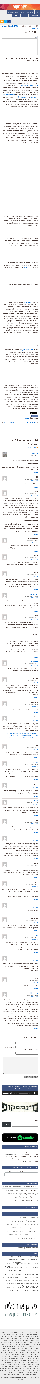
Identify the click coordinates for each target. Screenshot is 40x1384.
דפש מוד (31, 1342)
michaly (35, 453)
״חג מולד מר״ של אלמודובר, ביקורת (24, 1221)
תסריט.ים (16, 16)
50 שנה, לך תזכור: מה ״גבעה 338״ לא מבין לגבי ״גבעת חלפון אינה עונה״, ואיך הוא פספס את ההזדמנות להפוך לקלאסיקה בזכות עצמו (20, 1231)
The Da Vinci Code (30, 1334)
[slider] (23, 1093)
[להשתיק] (11, 1093)
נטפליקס (15, 1277)
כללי (18, 1346)
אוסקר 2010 (13, 1257)
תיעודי (13, 1374)
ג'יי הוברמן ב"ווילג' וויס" (21, 97)
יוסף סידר (26, 1274)
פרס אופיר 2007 (30, 1368)
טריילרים (33, 1274)
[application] (20, 1093)
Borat (22, 1332)
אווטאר (27, 1257)
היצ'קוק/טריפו (8, 1342)
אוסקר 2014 (15, 1259)
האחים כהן (29, 1267)
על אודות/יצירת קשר (26, 12)
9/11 (27, 1332)
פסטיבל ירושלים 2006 (9, 1362)
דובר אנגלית (29, 32)
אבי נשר (33, 1257)
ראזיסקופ (21, 1372)
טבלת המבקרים (13, 12)
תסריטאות (5, 1291)
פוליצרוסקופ (34, 1356)
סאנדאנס (9, 1277)
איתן (34, 1197)
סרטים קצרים (21, 1280)
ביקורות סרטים (34, 16)
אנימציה (34, 1263)
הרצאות (24, 16)
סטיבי (36, 801)
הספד (8, 1267)
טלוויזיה (12, 1344)
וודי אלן (28, 1271)
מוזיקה (36, 1277)
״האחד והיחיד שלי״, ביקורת (26, 1217)
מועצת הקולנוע (12, 1348)
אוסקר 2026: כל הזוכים (16, 1194)
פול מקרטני (6, 1354)
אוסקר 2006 (34, 1336)
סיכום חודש (29, 1280)
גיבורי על (9, 1263)
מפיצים (21, 1277)
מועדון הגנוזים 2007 (23, 1348)
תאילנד (18, 1374)
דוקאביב (35, 1267)
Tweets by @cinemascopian (28, 1248)
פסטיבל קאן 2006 (6, 1364)
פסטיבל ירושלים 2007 (33, 1364)
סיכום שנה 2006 (34, 1352)
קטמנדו (13, 1370)
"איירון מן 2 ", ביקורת (10, 422)
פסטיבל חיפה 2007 (12, 1360)
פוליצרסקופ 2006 (25, 1356)
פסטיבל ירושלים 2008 (19, 1364)
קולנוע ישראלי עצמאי (13, 1287)
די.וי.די (37, 1342)
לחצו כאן (23, 1161)
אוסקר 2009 (21, 1257)
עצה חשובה (27, 267)
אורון (36, 837)
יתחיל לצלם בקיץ (27, 350)
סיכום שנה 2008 (12, 1352)
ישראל (22, 1346)
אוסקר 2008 (17, 1336)
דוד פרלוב (4, 1340)
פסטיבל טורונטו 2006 (23, 1362)
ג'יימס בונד (18, 1340)
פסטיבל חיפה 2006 (25, 1360)
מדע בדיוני (7, 1274)
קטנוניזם (23, 1291)
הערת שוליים (34, 1271)
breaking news (12, 1332)
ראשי (37, 12)
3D (37, 1257)
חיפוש (36, 1120)
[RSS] (2, 22)
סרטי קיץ (14, 1280)
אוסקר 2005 (6, 1334)
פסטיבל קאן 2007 (33, 1366)
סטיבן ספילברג (15, 1350)
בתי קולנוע (25, 1340)
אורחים (10, 1336)
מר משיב (35, 1350)
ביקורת (17, 1263)
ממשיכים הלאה (31, 422)
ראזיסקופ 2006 (13, 1372)
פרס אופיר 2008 (19, 1368)
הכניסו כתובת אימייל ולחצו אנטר (15, 1171)
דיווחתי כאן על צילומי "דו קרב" (28, 85)
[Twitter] (5, 22)
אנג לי (37, 1338)
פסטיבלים (16, 1283)
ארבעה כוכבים (26, 1263)
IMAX (3, 1332)
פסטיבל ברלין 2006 (12, 1356)
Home (36, 1332)
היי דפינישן (16, 1342)
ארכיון (26, 1338)
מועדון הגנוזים (34, 1348)
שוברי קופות (14, 1290)
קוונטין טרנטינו (9, 1368)
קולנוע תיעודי (31, 1290)
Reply (36, 472)
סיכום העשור (5, 1350)
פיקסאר (22, 1283)
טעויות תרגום (4, 1344)
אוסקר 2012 (30, 1259)
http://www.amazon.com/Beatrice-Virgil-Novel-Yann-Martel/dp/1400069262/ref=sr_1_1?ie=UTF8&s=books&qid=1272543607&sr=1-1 (22, 735)
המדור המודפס (30, 1344)
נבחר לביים (27, 302)
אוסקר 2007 (26, 1336)
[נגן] (35, 1093)
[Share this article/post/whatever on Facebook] (34, 416)
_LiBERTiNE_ (31, 1194)
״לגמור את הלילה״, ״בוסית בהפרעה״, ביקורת (20, 1224)
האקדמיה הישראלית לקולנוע (18, 1267)
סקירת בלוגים (33, 1354)
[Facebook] (9, 22)
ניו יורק (29, 1350)
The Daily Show (17, 1334)
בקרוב (37, 1340)
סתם (12, 1354)
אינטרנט (4, 1336)
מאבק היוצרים (11, 1346)
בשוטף (27, 418)
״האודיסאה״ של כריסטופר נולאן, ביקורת (16, 1187)
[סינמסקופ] (20, 5)
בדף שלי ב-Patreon (12, 1154)
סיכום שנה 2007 (23, 1352)
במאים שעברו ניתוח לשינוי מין (9, 1338)
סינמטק (3, 1352)
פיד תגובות (32, 447)
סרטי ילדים (25, 1354)
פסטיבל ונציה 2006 (12, 1358)
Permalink (34, 457)
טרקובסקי (29, 1346)
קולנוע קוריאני (21, 1370)
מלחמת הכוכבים (29, 1277)
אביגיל (35, 762)
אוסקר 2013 (22, 1259)
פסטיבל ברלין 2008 (25, 1358)
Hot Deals (34, 993)
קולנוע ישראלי (29, 1286)
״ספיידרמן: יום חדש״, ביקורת (26, 1238)
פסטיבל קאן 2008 (21, 1366)
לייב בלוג (12, 1274)
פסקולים (10, 1283)
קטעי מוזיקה (29, 1372)
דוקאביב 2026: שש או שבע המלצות (18, 1190)
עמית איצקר (33, 594)
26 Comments (14, 26)
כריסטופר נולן (19, 1274)
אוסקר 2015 (8, 1259)
